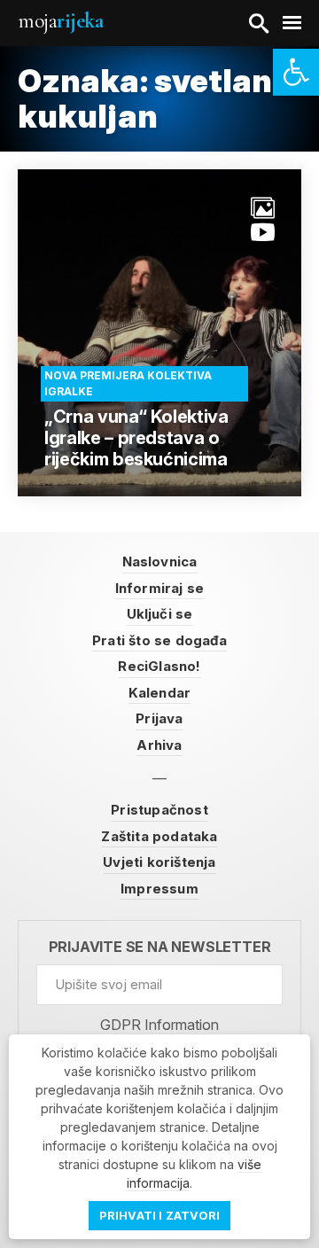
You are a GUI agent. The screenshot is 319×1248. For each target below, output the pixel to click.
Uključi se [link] (160, 613)
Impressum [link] (159, 888)
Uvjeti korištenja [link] (159, 862)
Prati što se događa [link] (159, 640)
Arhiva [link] (159, 745)
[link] (296, 72)
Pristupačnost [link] (159, 809)
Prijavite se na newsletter (160, 947)
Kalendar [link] (159, 692)
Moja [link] (60, 21)
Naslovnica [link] (160, 561)
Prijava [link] (159, 718)
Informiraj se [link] (160, 588)
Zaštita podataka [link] (159, 836)
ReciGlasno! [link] (159, 666)
